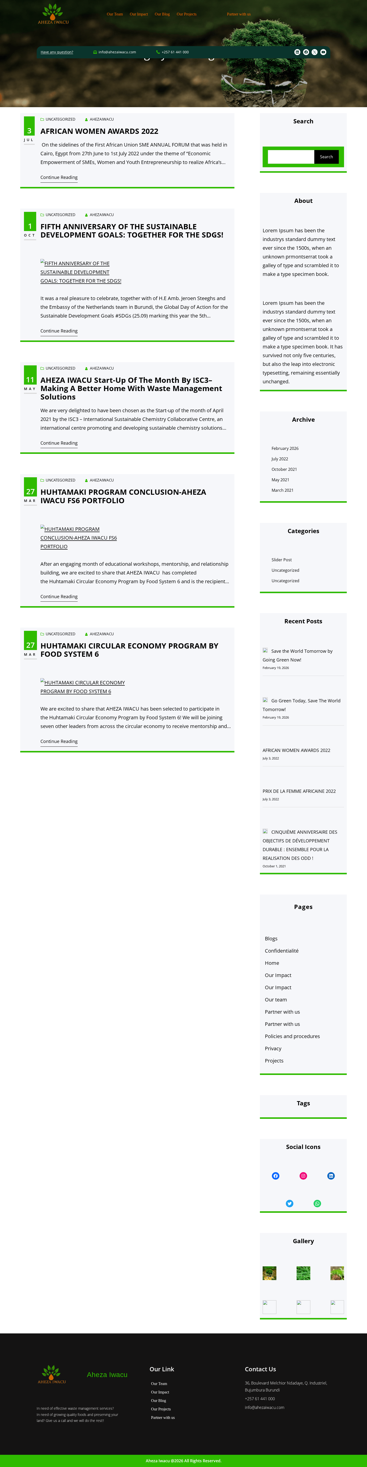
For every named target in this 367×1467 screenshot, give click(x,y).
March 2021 (283, 490)
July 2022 (280, 459)
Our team (276, 999)
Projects (274, 1060)
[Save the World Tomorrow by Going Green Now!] (265, 651)
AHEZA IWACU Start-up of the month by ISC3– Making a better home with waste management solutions (131, 388)
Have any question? (57, 52)
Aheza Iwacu (107, 1375)
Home (272, 963)
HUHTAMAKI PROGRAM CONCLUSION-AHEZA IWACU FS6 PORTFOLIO (123, 496)
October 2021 (284, 469)
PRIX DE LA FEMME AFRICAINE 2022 (299, 791)
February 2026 (285, 448)
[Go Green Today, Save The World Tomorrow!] (265, 701)
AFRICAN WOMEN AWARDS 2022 (99, 131)
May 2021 (280, 480)
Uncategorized (60, 119)
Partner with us (282, 1011)
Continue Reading (59, 177)
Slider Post (282, 560)
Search (326, 157)
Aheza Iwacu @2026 (164, 1461)
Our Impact (278, 975)
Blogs (271, 938)
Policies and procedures (292, 1036)
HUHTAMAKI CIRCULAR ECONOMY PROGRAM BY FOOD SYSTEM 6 (129, 650)
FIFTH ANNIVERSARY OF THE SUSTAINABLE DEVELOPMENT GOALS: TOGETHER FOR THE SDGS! (131, 230)
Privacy (273, 1048)
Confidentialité (282, 950)
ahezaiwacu (102, 119)
